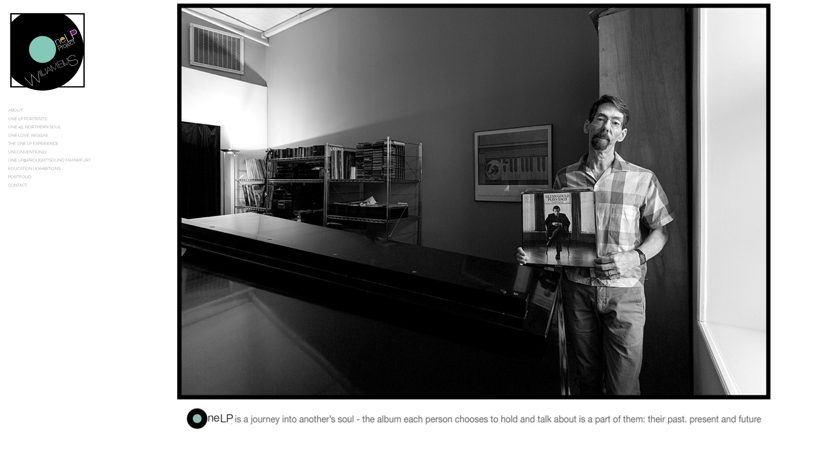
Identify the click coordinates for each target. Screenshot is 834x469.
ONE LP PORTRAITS (27, 118)
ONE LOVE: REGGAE (28, 135)
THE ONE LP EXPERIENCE (33, 143)
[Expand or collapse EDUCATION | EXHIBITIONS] (65, 168)
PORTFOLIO (20, 176)
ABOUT (15, 110)
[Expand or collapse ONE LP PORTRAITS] (51, 118)
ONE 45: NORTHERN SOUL (34, 126)
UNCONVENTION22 (27, 151)
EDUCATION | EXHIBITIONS (34, 168)
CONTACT (17, 185)
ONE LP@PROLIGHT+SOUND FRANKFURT (49, 160)
